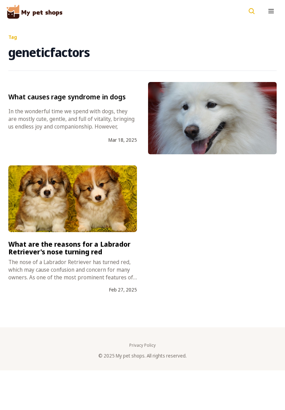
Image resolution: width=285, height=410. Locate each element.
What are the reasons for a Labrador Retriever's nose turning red (69, 247)
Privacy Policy (142, 345)
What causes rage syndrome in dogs (66, 96)
